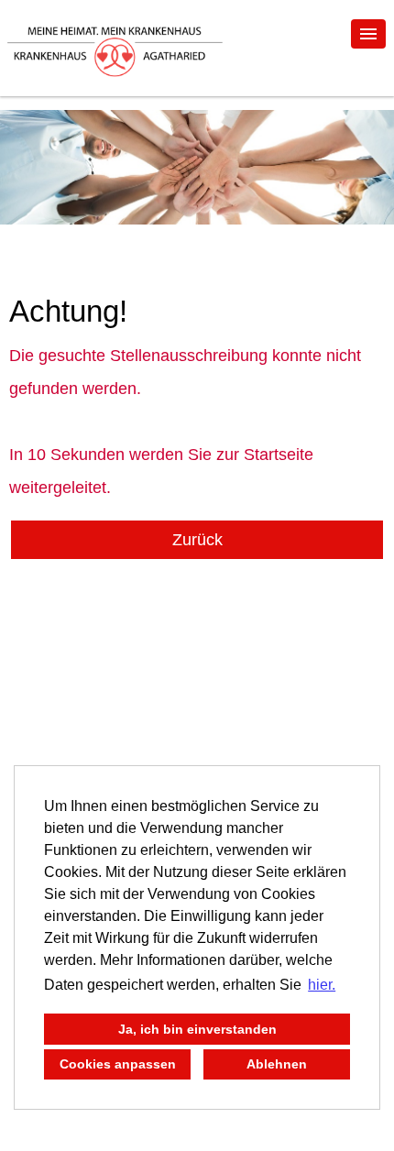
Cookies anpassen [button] (118, 1064)
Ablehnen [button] (276, 1064)
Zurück (197, 540)
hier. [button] (321, 984)
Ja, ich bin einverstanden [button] (197, 1029)
